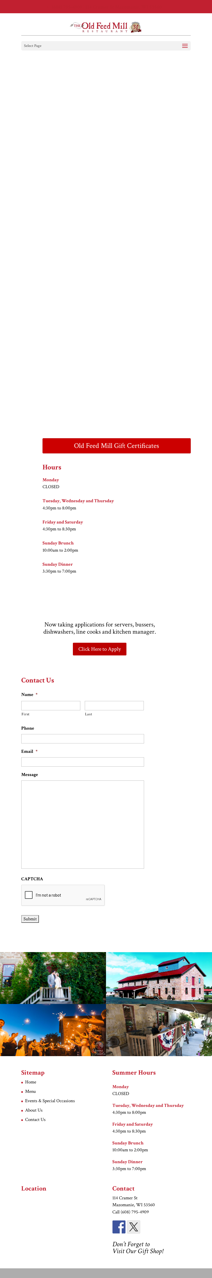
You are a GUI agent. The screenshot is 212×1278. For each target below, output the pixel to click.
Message (29, 775)
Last (88, 714)
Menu (30, 1091)
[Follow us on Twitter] (133, 1227)
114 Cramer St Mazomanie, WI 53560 (123, 7)
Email (29, 751)
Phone (27, 728)
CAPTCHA (32, 879)
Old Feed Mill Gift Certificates (116, 445)
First (26, 714)
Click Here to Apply (99, 649)
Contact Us (35, 1120)
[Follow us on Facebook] (119, 1227)
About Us (34, 1110)
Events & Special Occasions (50, 1101)
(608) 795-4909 (67, 7)
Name (29, 695)
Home (30, 1082)
